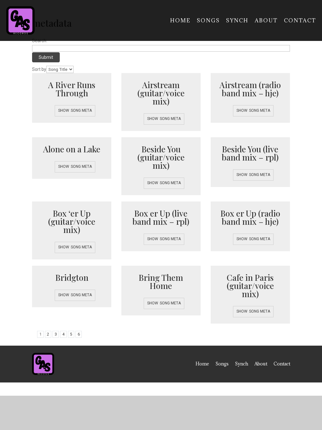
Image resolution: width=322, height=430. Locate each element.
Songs (208, 20)
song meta (81, 110)
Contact (300, 20)
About (266, 20)
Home (180, 20)
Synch (237, 20)
